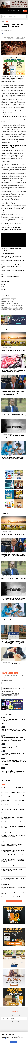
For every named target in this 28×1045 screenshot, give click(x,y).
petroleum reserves (4, 39)
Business (7, 21)
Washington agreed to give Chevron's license (11, 116)
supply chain (19, 39)
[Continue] (25, 1018)
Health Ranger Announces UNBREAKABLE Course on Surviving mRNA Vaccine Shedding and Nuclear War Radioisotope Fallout (13, 739)
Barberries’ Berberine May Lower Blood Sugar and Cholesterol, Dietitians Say (11, 870)
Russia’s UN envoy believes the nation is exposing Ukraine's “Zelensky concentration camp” (11, 845)
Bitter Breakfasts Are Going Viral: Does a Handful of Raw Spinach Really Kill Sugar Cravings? (13, 836)
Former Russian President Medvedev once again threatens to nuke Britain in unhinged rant (13, 415)
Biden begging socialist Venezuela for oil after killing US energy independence (13, 208)
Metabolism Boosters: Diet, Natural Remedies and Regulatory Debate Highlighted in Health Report (11, 831)
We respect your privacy (14, 1021)
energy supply (23, 37)
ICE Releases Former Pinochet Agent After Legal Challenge (13, 792)
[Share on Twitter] (8, 34)
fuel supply (13, 38)
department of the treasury (16, 37)
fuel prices (9, 38)
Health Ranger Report (6, 714)
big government (6, 37)
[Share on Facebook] (5, 34)
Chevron (10, 37)
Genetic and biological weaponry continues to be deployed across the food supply (13, 371)
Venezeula (23, 39)
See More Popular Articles (14, 900)
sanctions (14, 39)
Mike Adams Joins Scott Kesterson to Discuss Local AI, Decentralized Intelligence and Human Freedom (13, 730)
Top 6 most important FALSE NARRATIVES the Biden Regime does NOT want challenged (13, 436)
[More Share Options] (11, 34)
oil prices (22, 38)
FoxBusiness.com (5, 286)
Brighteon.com (4, 289)
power (12, 39)
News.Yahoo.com (5, 281)
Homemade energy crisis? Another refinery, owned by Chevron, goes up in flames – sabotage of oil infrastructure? (13, 266)
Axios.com (3, 284)
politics (9, 39)
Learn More (6, 1041)
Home (2, 21)
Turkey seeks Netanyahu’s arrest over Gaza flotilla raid (12, 809)
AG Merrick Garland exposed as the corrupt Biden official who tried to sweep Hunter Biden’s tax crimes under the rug (13, 393)
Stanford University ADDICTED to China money (13, 664)
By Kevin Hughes (4, 30)
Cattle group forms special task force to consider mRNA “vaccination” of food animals (13, 349)
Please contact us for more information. (9, 695)
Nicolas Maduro (18, 38)
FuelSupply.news (8, 223)
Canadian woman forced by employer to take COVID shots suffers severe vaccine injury (12, 458)
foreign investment (4, 38)
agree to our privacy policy (8, 1039)
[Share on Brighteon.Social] (2, 34)
